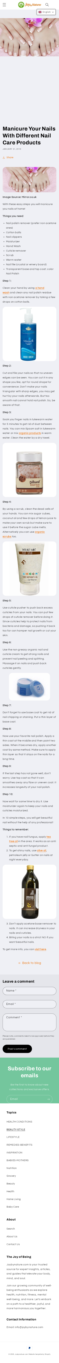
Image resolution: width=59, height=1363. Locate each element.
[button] (4, 5)
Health (10, 1191)
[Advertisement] (29, 94)
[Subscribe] (48, 1099)
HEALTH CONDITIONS (19, 1122)
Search (11, 1229)
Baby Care (13, 1207)
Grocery (11, 1176)
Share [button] (10, 157)
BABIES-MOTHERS (18, 1160)
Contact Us (13, 1244)
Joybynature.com (21, 1354)
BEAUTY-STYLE (16, 1129)
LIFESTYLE (13, 1137)
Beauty (11, 1183)
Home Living (14, 1199)
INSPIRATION (14, 1152)
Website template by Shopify (39, 1354)
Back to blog (31, 963)
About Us (12, 1236)
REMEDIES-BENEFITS (19, 1145)
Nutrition (12, 1168)
